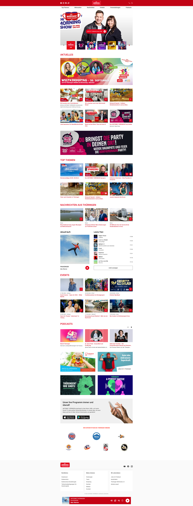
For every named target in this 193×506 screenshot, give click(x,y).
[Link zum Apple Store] (69, 418)
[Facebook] (66, 3)
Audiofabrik (114, 479)
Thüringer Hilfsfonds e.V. (118, 482)
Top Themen (65, 7)
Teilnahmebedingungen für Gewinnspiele (69, 485)
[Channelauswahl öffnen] (132, 3)
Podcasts (128, 7)
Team (87, 479)
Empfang (88, 482)
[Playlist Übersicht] (119, 500)
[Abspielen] (127, 500)
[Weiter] (131, 327)
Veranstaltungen (115, 7)
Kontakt (88, 489)
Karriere (88, 484)
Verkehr (102, 7)
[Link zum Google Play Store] (83, 418)
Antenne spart (115, 484)
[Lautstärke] (111, 500)
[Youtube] (61, 3)
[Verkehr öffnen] (68, 3)
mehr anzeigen (113, 268)
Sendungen (89, 477)
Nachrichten (90, 7)
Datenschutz (65, 479)
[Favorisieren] (122, 500)
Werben (88, 486)
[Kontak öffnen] (129, 3)
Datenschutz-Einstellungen (69, 482)
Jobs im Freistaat (116, 477)
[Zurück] (128, 327)
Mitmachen (77, 7)
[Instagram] (63, 3)
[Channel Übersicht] (115, 500)
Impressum (65, 477)
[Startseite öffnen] (96, 3)
